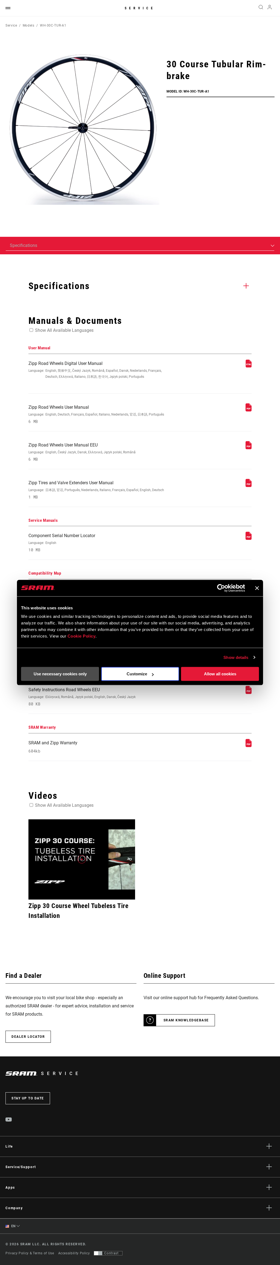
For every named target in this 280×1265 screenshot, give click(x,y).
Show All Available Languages (64, 330)
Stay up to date (27, 1098)
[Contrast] (98, 1253)
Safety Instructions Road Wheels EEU (82, 697)
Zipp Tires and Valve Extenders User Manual (96, 490)
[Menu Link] (7, 8)
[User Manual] (249, 366)
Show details (235, 657)
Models (28, 25)
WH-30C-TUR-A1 (53, 25)
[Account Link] (269, 8)
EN (13, 1226)
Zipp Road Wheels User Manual (96, 414)
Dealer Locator (28, 1037)
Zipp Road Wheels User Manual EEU (82, 452)
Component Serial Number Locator (61, 542)
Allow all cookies (220, 674)
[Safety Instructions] (249, 692)
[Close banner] (257, 588)
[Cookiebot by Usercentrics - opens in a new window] (221, 588)
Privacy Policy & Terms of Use (29, 1253)
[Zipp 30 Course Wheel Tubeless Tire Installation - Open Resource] (81, 859)
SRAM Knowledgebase (186, 1020)
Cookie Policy (82, 636)
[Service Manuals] (249, 538)
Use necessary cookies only (60, 674)
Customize (137, 674)
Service (140, 8)
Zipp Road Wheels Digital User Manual (95, 370)
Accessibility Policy (74, 1253)
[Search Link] (261, 8)
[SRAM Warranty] (249, 745)
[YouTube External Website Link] (8, 1120)
